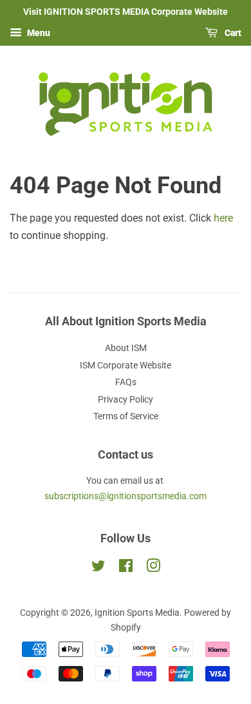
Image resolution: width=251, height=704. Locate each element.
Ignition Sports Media (137, 612)
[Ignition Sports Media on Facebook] (125, 568)
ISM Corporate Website (125, 365)
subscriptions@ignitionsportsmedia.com (125, 496)
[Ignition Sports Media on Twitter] (98, 568)
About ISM (126, 348)
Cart (232, 33)
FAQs (125, 382)
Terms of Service (125, 416)
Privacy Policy (125, 399)
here (223, 218)
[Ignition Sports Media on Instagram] (153, 568)
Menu (37, 33)
